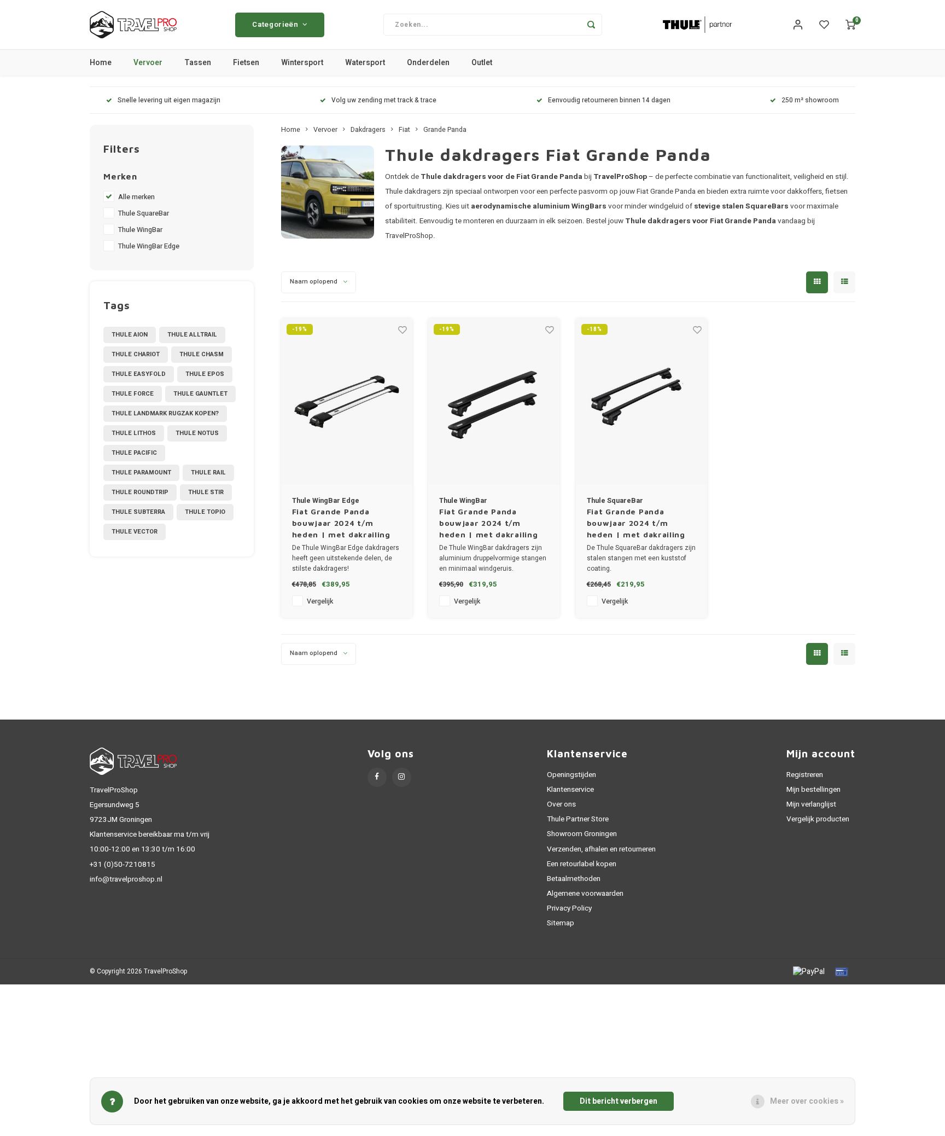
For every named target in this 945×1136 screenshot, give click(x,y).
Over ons (561, 804)
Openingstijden (571, 774)
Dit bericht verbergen (618, 1101)
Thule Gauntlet (200, 393)
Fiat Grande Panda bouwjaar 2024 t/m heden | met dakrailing (341, 523)
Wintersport (302, 62)
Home (101, 62)
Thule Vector (135, 531)
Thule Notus (197, 433)
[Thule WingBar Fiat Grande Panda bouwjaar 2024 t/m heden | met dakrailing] (493, 401)
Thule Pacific (134, 452)
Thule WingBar (140, 230)
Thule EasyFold (139, 374)
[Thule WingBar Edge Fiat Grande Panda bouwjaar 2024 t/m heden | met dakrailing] (346, 401)
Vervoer (147, 62)
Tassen (197, 62)
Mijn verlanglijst (811, 804)
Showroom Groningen (582, 833)
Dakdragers (368, 130)
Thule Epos (204, 374)
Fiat (404, 130)
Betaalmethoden (573, 878)
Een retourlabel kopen (581, 864)
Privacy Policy (569, 908)
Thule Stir (206, 492)
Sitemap (560, 923)
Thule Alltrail (192, 334)
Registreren (804, 774)
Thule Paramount (141, 472)
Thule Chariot (136, 354)
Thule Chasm (201, 354)
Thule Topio (205, 512)
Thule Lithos (134, 433)
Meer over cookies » (807, 1101)
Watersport (365, 62)
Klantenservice (570, 789)
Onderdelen (428, 62)
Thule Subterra (138, 512)
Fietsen (246, 62)
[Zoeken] (591, 25)
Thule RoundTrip (140, 492)
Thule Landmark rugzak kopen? (165, 413)
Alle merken (136, 197)
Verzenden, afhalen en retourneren (601, 849)
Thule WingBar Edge (148, 246)
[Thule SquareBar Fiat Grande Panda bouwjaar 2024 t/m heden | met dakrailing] (641, 401)
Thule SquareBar (143, 213)
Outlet (481, 62)
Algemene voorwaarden (585, 893)
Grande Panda (444, 130)
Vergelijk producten (817, 819)
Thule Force (133, 393)
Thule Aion (130, 334)
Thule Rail (208, 472)
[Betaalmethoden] (808, 971)
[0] (850, 24)
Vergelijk (320, 601)
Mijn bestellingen (813, 789)
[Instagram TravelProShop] (401, 777)
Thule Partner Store (578, 819)
